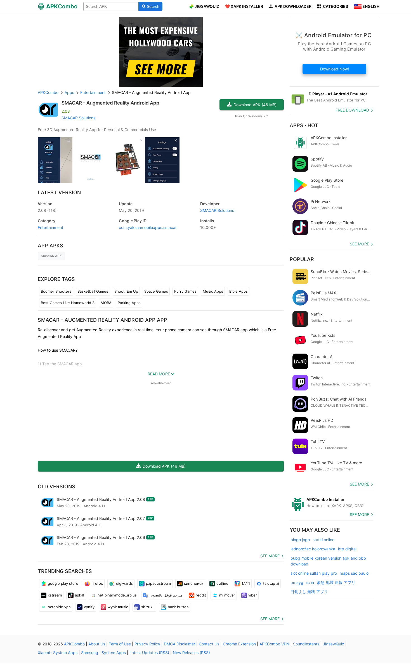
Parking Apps (129, 302)
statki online (323, 539)
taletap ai (271, 583)
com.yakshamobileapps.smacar (148, 227)
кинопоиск (193, 583)
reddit (201, 595)
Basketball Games (92, 291)
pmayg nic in (302, 582)
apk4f (79, 595)
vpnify (89, 607)
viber (252, 595)
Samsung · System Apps (103, 652)
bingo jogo (300, 539)
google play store (63, 583)
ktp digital (347, 548)
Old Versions (56, 486)
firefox (97, 583)
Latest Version (59, 192)
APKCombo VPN (274, 643)
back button (178, 607)
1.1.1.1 (246, 583)
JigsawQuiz (333, 643)
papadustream (158, 583)
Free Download (352, 110)
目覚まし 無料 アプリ (309, 591)
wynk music (118, 607)
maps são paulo (354, 573)
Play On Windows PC (251, 116)
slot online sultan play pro (313, 573)
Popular (302, 259)
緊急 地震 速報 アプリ (336, 582)
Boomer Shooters (56, 291)
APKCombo (48, 92)
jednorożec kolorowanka (312, 548)
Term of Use (120, 643)
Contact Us (209, 643)
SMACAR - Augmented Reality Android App (110, 103)
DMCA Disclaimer (179, 643)
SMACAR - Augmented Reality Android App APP (102, 320)
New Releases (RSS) (191, 652)
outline (222, 583)
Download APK (255, 104)
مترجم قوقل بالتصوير (166, 595)
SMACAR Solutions (78, 117)
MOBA (106, 302)
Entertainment (50, 227)
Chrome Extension (239, 643)
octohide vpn (59, 607)
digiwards (124, 583)
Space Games (156, 291)
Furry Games (185, 291)
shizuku (148, 607)
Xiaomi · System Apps (57, 652)
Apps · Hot (304, 125)
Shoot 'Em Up (126, 291)
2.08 (47, 210)
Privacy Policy (147, 643)
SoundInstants (306, 643)
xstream (55, 595)
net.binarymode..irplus (117, 595)
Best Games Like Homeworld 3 (68, 302)
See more (270, 555)
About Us (96, 643)
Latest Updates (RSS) (149, 652)
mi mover (227, 595)
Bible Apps (238, 291)
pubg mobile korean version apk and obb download (328, 561)
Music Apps (213, 291)
